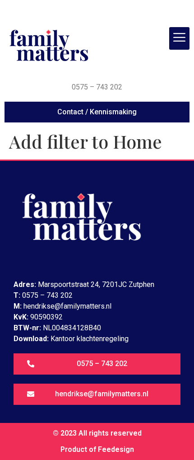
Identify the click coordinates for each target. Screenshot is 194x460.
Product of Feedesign (97, 449)
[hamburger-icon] (179, 38)
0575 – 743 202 (97, 87)
